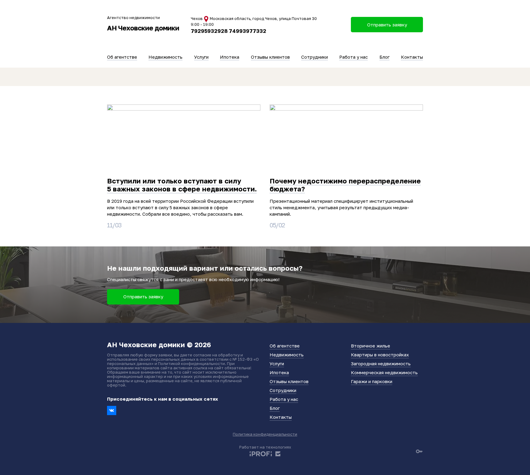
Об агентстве (122, 57)
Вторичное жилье (370, 345)
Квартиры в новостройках (380, 354)
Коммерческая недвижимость (384, 372)
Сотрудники (314, 57)
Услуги (201, 57)
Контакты (412, 57)
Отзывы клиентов (270, 57)
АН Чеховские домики (143, 28)
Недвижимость (165, 57)
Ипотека (229, 57)
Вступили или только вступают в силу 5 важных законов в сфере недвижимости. (182, 185)
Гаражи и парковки (371, 381)
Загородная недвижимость (381, 363)
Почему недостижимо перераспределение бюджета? (345, 185)
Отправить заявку (143, 296)
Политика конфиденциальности (265, 434)
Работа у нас (353, 57)
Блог (384, 57)
